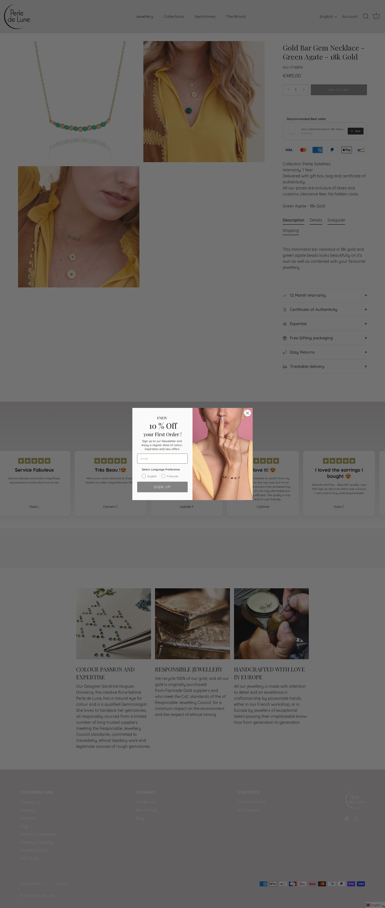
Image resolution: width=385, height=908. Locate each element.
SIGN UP (162, 487)
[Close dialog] (247, 413)
